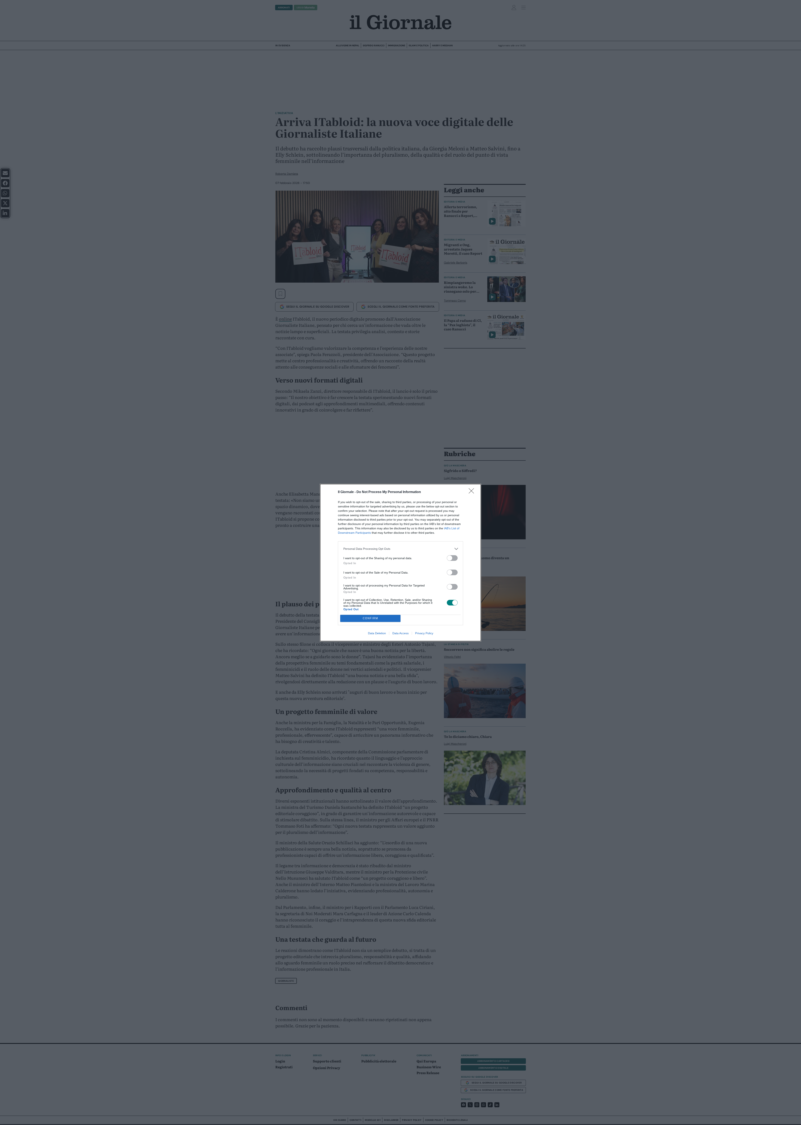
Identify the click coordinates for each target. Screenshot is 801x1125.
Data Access (400, 633)
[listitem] (400, 549)
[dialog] (400, 562)
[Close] (473, 492)
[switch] (452, 558)
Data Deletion (377, 633)
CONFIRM (370, 618)
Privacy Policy (424, 633)
